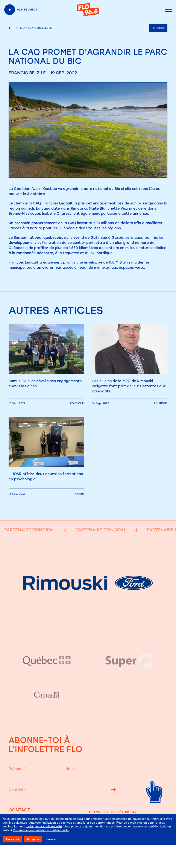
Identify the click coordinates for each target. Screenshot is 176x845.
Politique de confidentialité (44, 826)
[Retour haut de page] (154, 806)
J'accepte (12, 839)
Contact (19, 809)
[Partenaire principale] (88, 624)
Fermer (51, 839)
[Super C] (129, 661)
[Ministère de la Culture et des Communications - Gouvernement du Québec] (47, 660)
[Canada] (47, 695)
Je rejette (32, 839)
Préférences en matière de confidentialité (41, 830)
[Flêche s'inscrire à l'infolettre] (113, 790)
